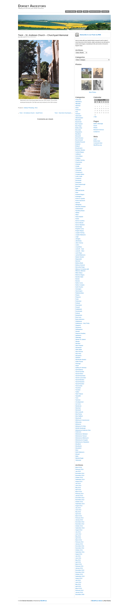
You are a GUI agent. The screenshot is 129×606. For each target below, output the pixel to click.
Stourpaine (78, 355)
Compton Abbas (79, 174)
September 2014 (80, 479)
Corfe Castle (78, 176)
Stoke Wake (78, 349)
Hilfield (77, 212)
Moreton (77, 281)
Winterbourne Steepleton (82, 442)
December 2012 (79, 522)
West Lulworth (79, 412)
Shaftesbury (78, 321)
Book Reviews (79, 138)
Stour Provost (79, 351)
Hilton (77, 214)
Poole (77, 299)
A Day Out (78, 99)
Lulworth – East (79, 249)
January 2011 (79, 568)
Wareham (78, 408)
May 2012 (78, 536)
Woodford (78, 444)
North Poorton (79, 287)
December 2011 (79, 546)
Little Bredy (78, 241)
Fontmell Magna (79, 194)
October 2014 (79, 477)
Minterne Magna (79, 275)
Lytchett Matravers (80, 255)
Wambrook (78, 406)
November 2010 (79, 572)
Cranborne (78, 178)
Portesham (78, 301)
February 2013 (79, 518)
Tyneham (77, 400)
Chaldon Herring (80, 160)
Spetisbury (78, 335)
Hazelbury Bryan (80, 210)
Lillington (77, 239)
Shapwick (78, 325)
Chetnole (77, 164)
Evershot (77, 186)
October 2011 (79, 550)
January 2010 (79, 592)
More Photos (92, 92)
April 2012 (78, 538)
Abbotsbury (78, 101)
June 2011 (78, 558)
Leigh (77, 237)
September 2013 (80, 503)
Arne (76, 111)
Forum (79, 11)
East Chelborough (80, 184)
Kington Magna (79, 230)
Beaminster (78, 122)
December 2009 (79, 594)
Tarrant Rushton (79, 384)
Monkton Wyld (79, 277)
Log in (95, 139)
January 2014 (79, 495)
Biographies (78, 132)
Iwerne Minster (79, 223)
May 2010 (78, 584)
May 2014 (78, 487)
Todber (77, 392)
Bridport (77, 146)
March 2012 (78, 540)
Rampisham (78, 315)
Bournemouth (79, 140)
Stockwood (78, 347)
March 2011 (78, 564)
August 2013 (78, 505)
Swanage (78, 363)
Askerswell (78, 115)
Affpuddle (78, 103)
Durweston (78, 182)
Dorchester (78, 180)
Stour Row (78, 353)
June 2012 (78, 534)
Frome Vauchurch (80, 200)
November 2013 (79, 499)
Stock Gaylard (79, 345)
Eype (76, 188)
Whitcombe (78, 422)
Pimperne (78, 297)
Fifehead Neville (79, 190)
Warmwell (78, 410)
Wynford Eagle (79, 458)
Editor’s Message (70, 11)
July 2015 (78, 471)
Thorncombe (78, 386)
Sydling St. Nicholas (80, 367)
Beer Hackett (78, 124)
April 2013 (78, 514)
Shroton (77, 331)
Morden (77, 279)
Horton (77, 218)
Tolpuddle (78, 396)
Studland (77, 357)
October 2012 (79, 526)
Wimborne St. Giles (80, 426)
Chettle (77, 166)
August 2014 (78, 481)
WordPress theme (97, 600)
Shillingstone (79, 329)
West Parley (78, 414)
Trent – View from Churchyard (63, 113)
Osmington (78, 289)
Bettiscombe (78, 128)
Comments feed (98, 143)
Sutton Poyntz (79, 361)
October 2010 (79, 574)
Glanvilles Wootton (80, 206)
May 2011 (78, 560)
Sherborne (78, 327)
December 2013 (79, 497)
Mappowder (78, 259)
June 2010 (78, 582)
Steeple (77, 341)
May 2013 (78, 512)
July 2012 (78, 532)
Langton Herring (79, 232)
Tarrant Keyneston (80, 375)
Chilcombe (78, 170)
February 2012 (79, 542)
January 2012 (79, 544)
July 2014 (78, 483)
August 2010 (78, 578)
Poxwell (77, 307)
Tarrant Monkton (79, 379)
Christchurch (78, 172)
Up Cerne (78, 404)
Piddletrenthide (79, 293)
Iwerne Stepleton (80, 225)
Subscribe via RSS (90, 35)
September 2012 (80, 528)
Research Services (95, 11)
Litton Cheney (79, 243)
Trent (36, 108)
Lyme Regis (78, 253)
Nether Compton (79, 285)
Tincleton (77, 390)
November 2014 (79, 475)
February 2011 (79, 566)
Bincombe (78, 130)
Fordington (78, 196)
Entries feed (97, 141)
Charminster (78, 162)
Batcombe (78, 120)
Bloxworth (78, 136)
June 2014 (78, 485)
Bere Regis (78, 126)
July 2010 (78, 580)
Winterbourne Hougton (81, 440)
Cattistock (78, 154)
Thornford (78, 388)
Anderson (78, 109)
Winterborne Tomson (81, 436)
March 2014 (78, 491)
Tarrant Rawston (79, 381)
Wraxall (77, 454)
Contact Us (105, 11)
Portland (77, 303)
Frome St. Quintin (80, 198)
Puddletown (78, 309)
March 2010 (78, 588)
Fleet (76, 192)
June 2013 (78, 510)
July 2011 (78, 556)
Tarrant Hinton (79, 373)
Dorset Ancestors (32, 6)
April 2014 (78, 489)
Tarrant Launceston (80, 377)
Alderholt (77, 105)
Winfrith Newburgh (80, 428)
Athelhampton (79, 118)
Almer (77, 107)
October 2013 (79, 501)
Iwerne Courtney (79, 220)
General (77, 202)
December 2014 (79, 473)
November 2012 (79, 524)
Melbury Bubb (79, 263)
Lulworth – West (79, 251)
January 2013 (79, 520)
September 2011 (79, 552)
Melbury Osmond (80, 265)
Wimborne (78, 424)
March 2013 (78, 516)
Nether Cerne (79, 283)
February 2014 (79, 493)
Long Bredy (78, 247)
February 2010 (79, 590)
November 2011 (79, 548)
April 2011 (78, 562)
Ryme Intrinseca (79, 319)
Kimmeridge (78, 227)
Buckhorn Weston (80, 150)
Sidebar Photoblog (29, 108)
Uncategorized (79, 402)
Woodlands (78, 446)
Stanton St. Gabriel (80, 339)
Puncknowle (78, 311)
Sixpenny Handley (80, 333)
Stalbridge (78, 337)
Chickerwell (78, 168)
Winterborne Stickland (81, 434)
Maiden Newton (79, 257)
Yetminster (78, 460)
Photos (86, 11)
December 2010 (79, 570)
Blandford (78, 134)
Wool (76, 450)
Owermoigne (78, 291)
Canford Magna (79, 152)
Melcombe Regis (80, 267)
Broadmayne (78, 148)
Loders (77, 245)
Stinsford (77, 343)
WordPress (43, 600)
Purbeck (77, 313)
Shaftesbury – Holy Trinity (82, 323)
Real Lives (78, 317)
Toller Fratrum (79, 394)
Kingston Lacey (79, 228)
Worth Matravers (79, 452)
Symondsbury (79, 369)
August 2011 (78, 554)
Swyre (77, 365)
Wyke (76, 456)
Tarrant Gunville (79, 371)
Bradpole (77, 144)
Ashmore (77, 113)
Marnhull (77, 261)
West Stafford (79, 416)
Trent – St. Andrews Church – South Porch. (31, 113)
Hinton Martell (79, 216)
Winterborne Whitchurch (82, 438)
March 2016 (78, 467)
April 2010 (78, 586)
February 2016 (79, 469)
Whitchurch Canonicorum (82, 420)
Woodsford (78, 448)
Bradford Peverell (80, 142)
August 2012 (78, 530)
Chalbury (77, 158)
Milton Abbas (78, 273)
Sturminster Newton (80, 359)
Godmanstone (79, 208)
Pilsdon (77, 295)
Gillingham (78, 204)
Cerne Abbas (79, 156)
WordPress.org (98, 145)
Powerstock (78, 305)
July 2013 (78, 507)
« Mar (95, 117)
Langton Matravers (80, 235)
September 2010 (80, 576)
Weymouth (78, 418)
